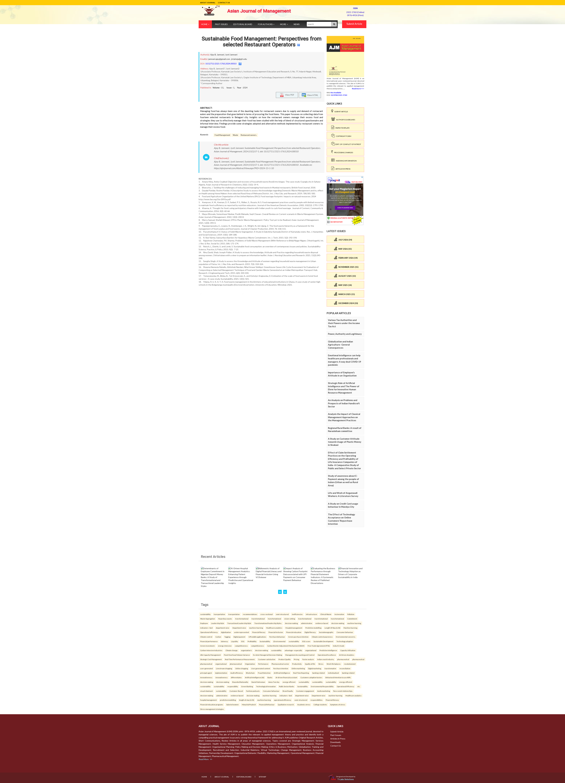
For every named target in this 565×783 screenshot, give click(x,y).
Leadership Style (217, 623)
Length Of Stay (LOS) (332, 628)
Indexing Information (346, 161)
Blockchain (250, 673)
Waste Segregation (207, 619)
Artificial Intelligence (282, 673)
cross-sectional (266, 614)
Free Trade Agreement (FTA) (319, 646)
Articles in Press (342, 169)
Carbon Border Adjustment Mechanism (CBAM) (285, 646)
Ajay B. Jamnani (217, 54)
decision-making (291, 623)
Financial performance (209, 641)
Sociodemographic (326, 632)
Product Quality (285, 659)
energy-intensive (225, 646)
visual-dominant (206, 691)
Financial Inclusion (276, 632)
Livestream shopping (224, 668)
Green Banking (247, 686)
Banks (269, 677)
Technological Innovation (266, 686)
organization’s (246, 650)
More (283, 24)
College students (320, 704)
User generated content (260, 668)
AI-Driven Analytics (346, 655)
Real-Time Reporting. (301, 673)
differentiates (236, 677)
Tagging (227, 637)
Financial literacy (258, 632)
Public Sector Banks (286, 686)
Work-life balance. (334, 664)
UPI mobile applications (257, 637)
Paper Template (342, 128)
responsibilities (316, 700)
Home (204, 24)
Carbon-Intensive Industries (211, 650)
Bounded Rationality (240, 682)
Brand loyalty (288, 691)
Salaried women (232, 704)
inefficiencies (297, 614)
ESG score (306, 641)
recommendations (250, 614)
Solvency (224, 641)
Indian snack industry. (325, 659)
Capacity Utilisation (347, 650)
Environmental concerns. (345, 637)
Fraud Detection (264, 673)
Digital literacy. (310, 632)
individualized (333, 673)
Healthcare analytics (274, 628)
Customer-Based (236, 691)
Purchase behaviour (277, 637)
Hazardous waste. (225, 619)
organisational (221, 664)
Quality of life (310, 664)
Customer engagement (305, 691)
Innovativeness (206, 677)
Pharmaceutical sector (280, 664)
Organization (250, 664)
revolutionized (349, 664)
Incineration (339, 614)
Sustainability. (265, 641)
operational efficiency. (282, 700)
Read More (204, 759)
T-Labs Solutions (345, 779)
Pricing (296, 659)
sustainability (205, 614)
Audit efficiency (236, 673)
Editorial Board (242, 24)
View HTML (312, 95)
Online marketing (298, 668)
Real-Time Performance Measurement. (240, 659)
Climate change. (232, 650)
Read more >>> (358, 88)
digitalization (226, 632)
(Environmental (279, 641)
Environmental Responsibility (322, 686)
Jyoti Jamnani (231, 54)
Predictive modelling (313, 628)
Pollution (350, 614)
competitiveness (241, 646)
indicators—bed (206, 628)
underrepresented (241, 632)
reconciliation (344, 668)
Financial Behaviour (267, 704)
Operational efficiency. (209, 632)
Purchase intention (280, 668)
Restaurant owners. (249, 135)
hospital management (208, 700)
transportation (219, 614)
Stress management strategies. (212, 709)
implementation (221, 673)
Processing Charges (343, 152)
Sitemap (262, 777)
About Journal (207, 2)
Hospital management (293, 628)
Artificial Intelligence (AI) (254, 677)
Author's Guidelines (345, 120)
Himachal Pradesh (249, 704)
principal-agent (206, 673)
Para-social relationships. (343, 691)
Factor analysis (308, 659)
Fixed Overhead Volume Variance (237, 655)
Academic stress (303, 704)
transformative (330, 668)
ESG (242, 641)
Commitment (352, 619)
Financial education (293, 632)
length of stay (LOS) (246, 700)
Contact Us (224, 2)
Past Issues (221, 24)
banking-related (318, 673)
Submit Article (354, 23)
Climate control (206, 637)
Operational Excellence (327, 655)
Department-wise (239, 628)
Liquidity (234, 641)
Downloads (335, 742)
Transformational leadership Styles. (268, 623)
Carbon (218, 637)
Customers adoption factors (311, 677)
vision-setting (289, 619)
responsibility (232, 686)
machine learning (264, 700)
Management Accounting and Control (299, 655)
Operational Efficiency (345, 686)
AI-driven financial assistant (286, 677)
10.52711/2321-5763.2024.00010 (220, 63)
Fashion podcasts (253, 691)
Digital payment (239, 637)
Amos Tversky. (273, 682)
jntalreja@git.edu (239, 59)
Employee (204, 623)
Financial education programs (211, 704)
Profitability (252, 641)
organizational (310, 650)
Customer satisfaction (266, 659)
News (297, 24)
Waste (235, 135)
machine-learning (354, 623)
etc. (358, 686)
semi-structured (282, 614)
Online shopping (241, 668)
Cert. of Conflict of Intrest (348, 144)
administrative (306, 623)
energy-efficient (289, 682)
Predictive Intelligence (328, 650)
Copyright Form (343, 136)
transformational (241, 619)
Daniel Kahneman (258, 682)
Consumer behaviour (345, 632)
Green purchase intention (298, 637)
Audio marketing (323, 691)
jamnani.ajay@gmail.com (219, 59)
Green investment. (207, 646)
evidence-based (321, 623)
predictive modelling (228, 700)
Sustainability (302, 686)
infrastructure (311, 614)
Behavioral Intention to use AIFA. (338, 677)
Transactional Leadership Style (239, 623)
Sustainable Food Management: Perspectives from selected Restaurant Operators (261, 42)
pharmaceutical (343, 659)
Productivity (297, 664)
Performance (263, 664)
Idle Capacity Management (210, 655)
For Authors (265, 24)
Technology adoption (344, 641)
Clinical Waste (325, 614)
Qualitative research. (286, 704)
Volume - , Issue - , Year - (230, 87)
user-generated (206, 668)
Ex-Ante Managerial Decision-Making (267, 655)
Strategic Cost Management (211, 659)
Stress (320, 664)
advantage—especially (293, 650)
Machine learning (350, 628)
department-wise (222, 628)
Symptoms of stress (337, 704)
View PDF (289, 94)
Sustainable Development (323, 641)
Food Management (222, 135)
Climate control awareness (322, 637)
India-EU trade (338, 646)
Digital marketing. (314, 668)
